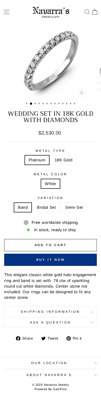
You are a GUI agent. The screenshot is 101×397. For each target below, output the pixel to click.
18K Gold (63, 160)
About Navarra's (49, 375)
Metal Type (50, 151)
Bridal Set (46, 207)
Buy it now (50, 259)
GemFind (59, 389)
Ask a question (50, 322)
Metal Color (50, 174)
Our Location (49, 363)
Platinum (37, 160)
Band (23, 207)
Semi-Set (74, 207)
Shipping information (50, 311)
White (50, 183)
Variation (51, 198)
